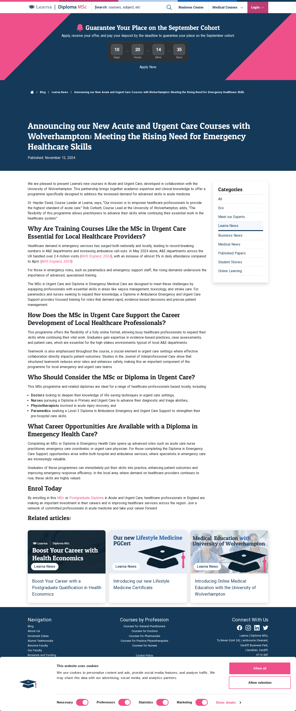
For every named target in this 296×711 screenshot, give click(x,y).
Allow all (259, 668)
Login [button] (255, 7)
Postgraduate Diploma (86, 498)
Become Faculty (38, 645)
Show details (226, 702)
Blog (43, 92)
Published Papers (232, 253)
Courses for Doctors (145, 631)
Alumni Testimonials (40, 640)
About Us (34, 631)
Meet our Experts (231, 217)
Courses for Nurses (144, 645)
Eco (221, 208)
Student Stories (230, 262)
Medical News (229, 244)
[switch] (124, 702)
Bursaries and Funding (42, 655)
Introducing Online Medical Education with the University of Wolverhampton (225, 587)
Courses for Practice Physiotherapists (144, 640)
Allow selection (260, 682)
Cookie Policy (144, 655)
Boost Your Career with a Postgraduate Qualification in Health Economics (66, 587)
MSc (60, 498)
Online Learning (230, 271)
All (220, 199)
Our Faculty (35, 650)
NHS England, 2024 (96, 256)
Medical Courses (224, 7)
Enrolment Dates (38, 636)
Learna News (60, 92)
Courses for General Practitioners (144, 626)
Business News (230, 235)
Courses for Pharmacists (144, 636)
